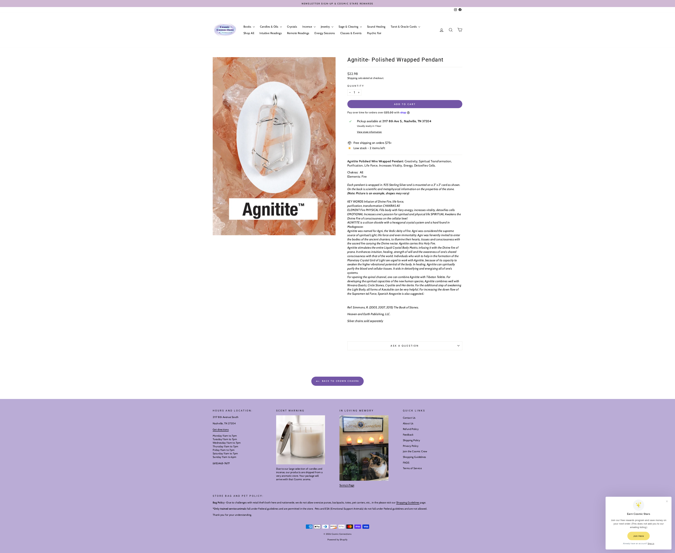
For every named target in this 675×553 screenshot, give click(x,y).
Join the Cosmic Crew (415, 451)
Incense (307, 26)
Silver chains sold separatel (364, 321)
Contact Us (409, 417)
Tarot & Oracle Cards (404, 26)
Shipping (352, 78)
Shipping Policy (411, 440)
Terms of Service (412, 468)
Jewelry (326, 26)
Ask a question (405, 345)
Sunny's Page (346, 485)
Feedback (408, 434)
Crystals (292, 26)
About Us (408, 423)
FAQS (406, 462)
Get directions (221, 429)
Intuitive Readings (270, 33)
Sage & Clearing (349, 26)
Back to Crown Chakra (340, 381)
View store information (369, 131)
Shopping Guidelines (414, 457)
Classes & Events (351, 33)
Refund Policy (411, 429)
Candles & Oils (269, 26)
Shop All (248, 33)
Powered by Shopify (337, 539)
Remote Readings (298, 33)
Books (247, 26)
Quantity (355, 85)
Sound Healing (376, 26)
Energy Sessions (324, 33)
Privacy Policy (411, 445)
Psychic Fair (374, 33)
